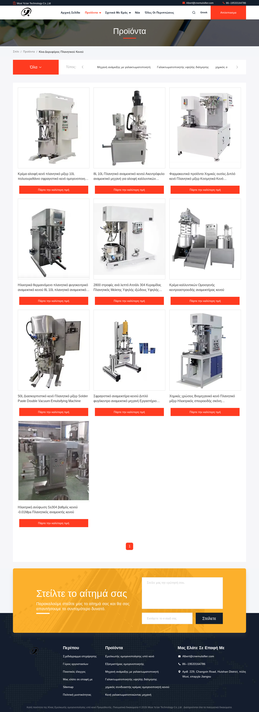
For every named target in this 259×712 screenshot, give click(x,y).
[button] (82, 67)
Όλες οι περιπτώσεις (159, 12)
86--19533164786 (235, 3)
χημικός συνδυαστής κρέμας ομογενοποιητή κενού (137, 687)
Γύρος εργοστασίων (75, 664)
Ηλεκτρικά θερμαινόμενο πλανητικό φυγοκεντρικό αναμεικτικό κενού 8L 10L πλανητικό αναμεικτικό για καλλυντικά (53, 289)
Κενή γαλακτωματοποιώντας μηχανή (128, 694)
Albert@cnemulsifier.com (200, 3)
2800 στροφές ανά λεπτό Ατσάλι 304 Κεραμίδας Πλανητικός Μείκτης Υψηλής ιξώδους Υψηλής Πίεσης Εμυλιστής (127, 289)
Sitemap (68, 687)
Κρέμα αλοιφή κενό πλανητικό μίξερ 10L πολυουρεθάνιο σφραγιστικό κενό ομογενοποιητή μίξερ (53, 178)
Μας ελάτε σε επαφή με (77, 679)
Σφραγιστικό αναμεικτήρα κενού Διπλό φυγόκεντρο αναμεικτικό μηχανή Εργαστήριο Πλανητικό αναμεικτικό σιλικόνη (125, 401)
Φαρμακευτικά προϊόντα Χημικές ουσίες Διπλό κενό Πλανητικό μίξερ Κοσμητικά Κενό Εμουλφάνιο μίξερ (202, 178)
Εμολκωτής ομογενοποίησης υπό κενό (129, 656)
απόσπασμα (228, 12)
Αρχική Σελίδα (70, 12)
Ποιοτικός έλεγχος (74, 671)
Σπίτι (16, 51)
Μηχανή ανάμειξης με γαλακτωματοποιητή (124, 67)
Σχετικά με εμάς (116, 12)
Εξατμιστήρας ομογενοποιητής (124, 664)
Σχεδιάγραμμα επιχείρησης (80, 656)
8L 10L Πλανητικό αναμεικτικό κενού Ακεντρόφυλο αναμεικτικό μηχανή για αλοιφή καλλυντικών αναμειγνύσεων (129, 178)
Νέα (137, 12)
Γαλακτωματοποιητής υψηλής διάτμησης (183, 67)
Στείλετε (209, 618)
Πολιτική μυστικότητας (77, 694)
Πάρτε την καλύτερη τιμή (53, 189)
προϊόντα (29, 51)
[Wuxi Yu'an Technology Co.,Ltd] (25, 12)
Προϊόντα (92, 12)
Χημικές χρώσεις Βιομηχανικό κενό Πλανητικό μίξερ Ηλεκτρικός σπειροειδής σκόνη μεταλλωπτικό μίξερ (202, 401)
